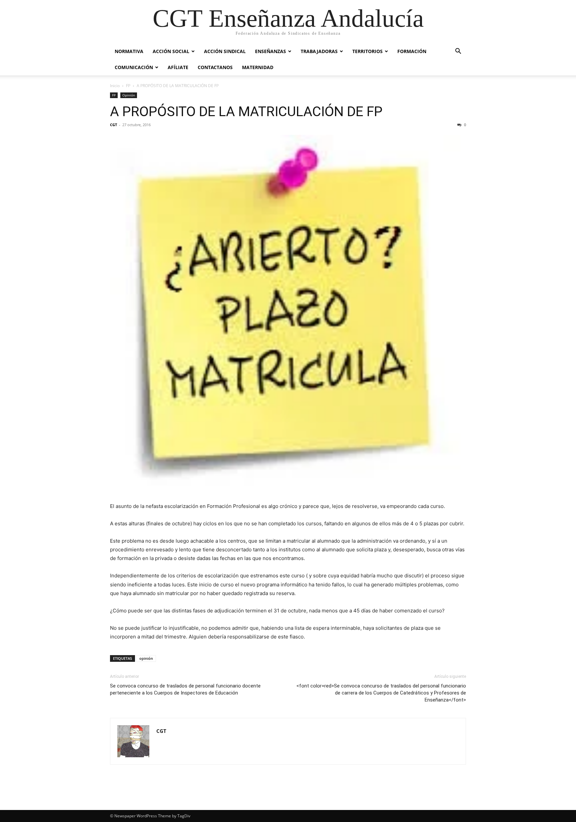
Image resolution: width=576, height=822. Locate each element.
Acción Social (171, 51)
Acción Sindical (225, 51)
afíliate (178, 67)
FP (128, 85)
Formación (411, 51)
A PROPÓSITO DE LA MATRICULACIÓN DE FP (246, 111)
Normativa (129, 51)
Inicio (115, 85)
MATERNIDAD (257, 67)
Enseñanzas (270, 51)
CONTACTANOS (215, 67)
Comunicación (134, 67)
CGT (113, 124)
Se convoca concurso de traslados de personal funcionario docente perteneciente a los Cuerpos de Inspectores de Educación (185, 689)
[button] (458, 52)
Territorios (367, 51)
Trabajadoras (319, 51)
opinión (146, 658)
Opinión (128, 95)
